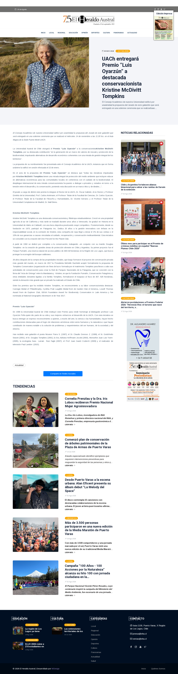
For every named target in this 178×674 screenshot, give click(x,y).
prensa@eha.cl (139, 634)
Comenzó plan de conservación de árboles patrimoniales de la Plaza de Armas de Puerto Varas (88, 443)
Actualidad (132, 33)
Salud (93, 661)
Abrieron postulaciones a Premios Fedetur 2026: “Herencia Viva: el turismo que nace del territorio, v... (142, 304)
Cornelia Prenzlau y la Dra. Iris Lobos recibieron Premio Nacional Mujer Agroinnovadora (89, 402)
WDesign (55, 669)
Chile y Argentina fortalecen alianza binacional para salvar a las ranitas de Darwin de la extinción (143, 187)
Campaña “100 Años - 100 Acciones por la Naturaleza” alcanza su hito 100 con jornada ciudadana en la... (87, 571)
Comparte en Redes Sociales (63, 374)
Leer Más (69, 425)
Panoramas (119, 33)
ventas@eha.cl (139, 639)
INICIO (43, 33)
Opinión (84, 33)
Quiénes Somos (158, 669)
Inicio (143, 669)
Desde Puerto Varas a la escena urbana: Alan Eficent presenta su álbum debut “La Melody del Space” (88, 485)
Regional (61, 33)
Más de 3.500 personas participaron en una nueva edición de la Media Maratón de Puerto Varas (88, 528)
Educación (73, 33)
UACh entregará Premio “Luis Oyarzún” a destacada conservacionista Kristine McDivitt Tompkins (122, 77)
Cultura (106, 33)
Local (51, 33)
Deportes (95, 33)
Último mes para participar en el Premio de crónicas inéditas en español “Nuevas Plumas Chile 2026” (142, 246)
